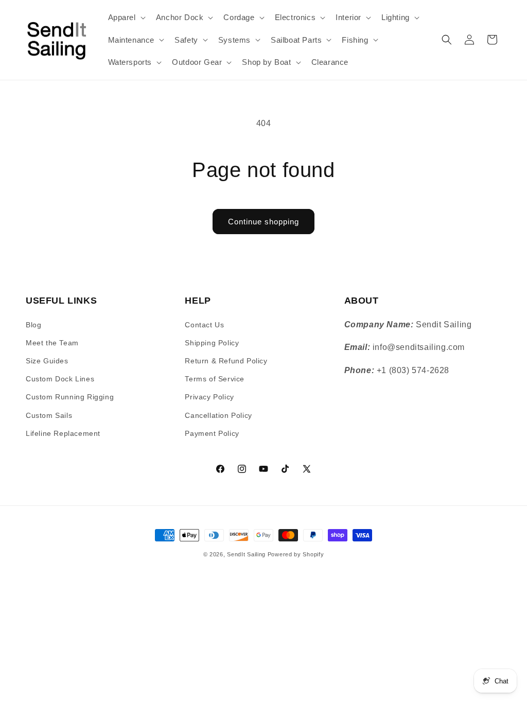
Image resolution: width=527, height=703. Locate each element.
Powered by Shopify (296, 554)
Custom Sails (49, 415)
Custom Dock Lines (60, 379)
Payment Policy (212, 433)
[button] (126, 17)
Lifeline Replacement (63, 433)
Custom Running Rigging (70, 397)
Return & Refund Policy (226, 361)
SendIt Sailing (246, 554)
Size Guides (47, 361)
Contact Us (204, 325)
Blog (33, 325)
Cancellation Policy (218, 415)
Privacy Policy (209, 397)
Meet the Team (52, 343)
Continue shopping (263, 221)
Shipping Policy (212, 343)
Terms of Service (214, 379)
